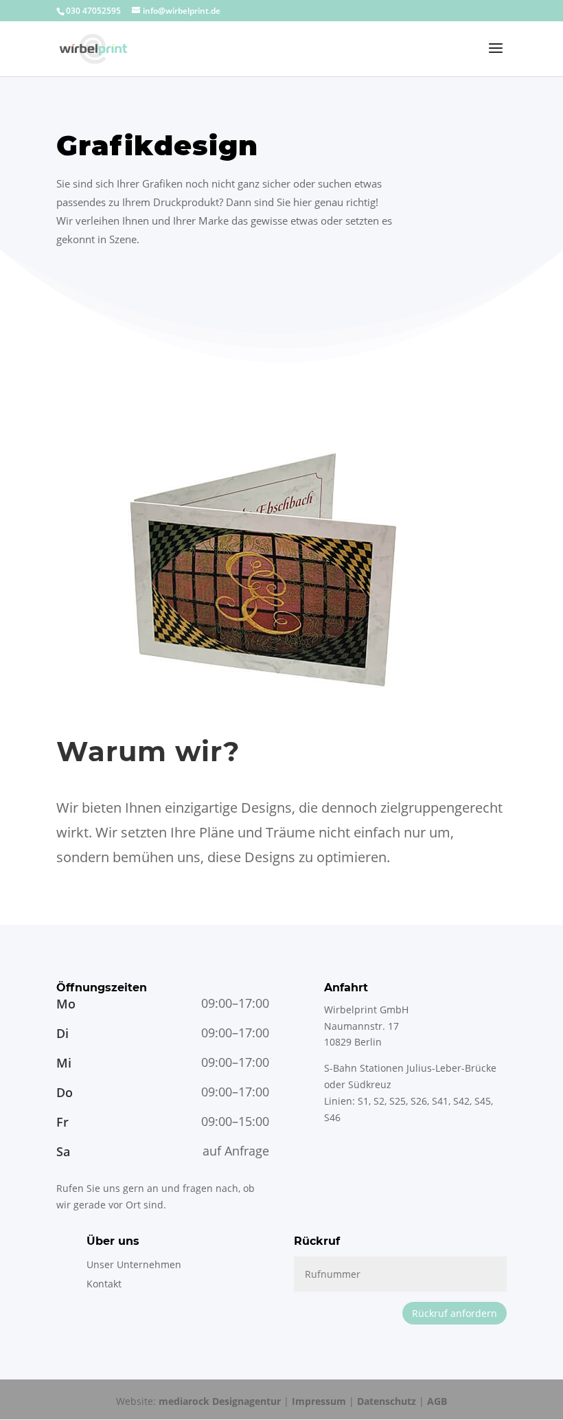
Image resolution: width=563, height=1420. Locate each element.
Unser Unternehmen (134, 1264)
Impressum (319, 1401)
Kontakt (104, 1283)
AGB (437, 1401)
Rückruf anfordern (454, 1313)
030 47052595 (93, 10)
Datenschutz (386, 1401)
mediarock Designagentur (220, 1401)
